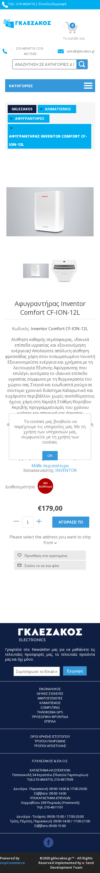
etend (88, 862)
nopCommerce (12, 862)
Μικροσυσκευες (50, 698)
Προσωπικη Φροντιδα (50, 716)
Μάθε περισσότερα (50, 466)
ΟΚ (50, 456)
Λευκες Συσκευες (50, 693)
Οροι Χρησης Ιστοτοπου (50, 736)
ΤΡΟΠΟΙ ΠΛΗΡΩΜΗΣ (50, 741)
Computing (50, 707)
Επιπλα (50, 721)
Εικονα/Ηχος (50, 689)
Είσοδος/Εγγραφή (52, 4)
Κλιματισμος (50, 702)
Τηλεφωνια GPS (50, 712)
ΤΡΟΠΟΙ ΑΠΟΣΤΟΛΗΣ (50, 745)
